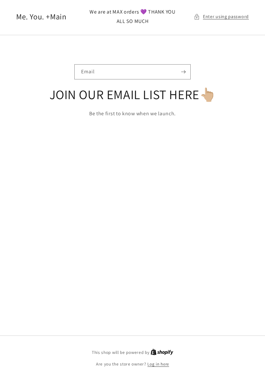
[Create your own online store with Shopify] (162, 352)
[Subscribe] (183, 71)
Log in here (158, 364)
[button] (221, 17)
